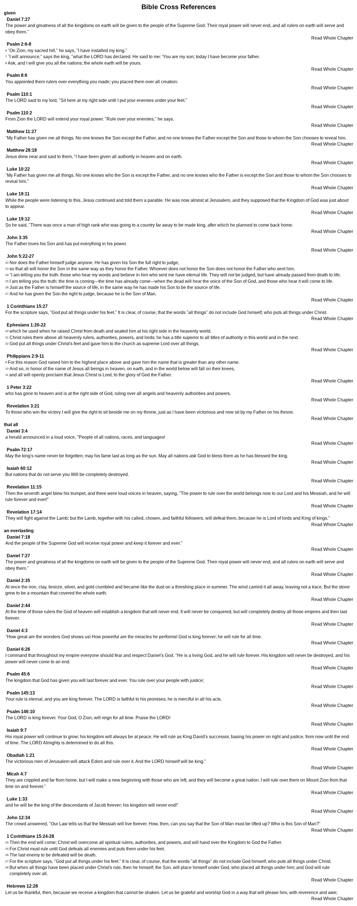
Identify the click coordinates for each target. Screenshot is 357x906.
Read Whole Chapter (332, 38)
